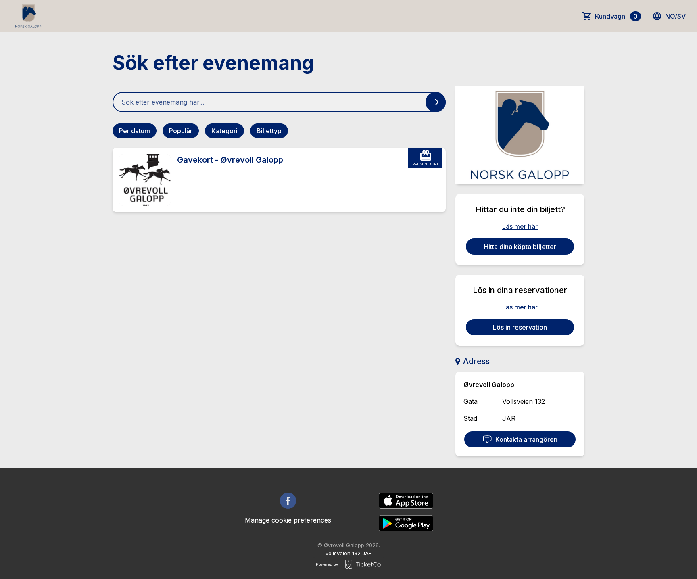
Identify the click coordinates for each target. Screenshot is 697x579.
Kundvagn (616, 16)
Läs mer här (520, 226)
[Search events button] (436, 102)
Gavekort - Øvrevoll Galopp (230, 160)
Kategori (224, 131)
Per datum (134, 131)
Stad (470, 418)
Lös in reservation (520, 327)
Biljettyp (269, 131)
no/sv (675, 16)
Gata (470, 401)
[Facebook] (288, 501)
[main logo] (28, 16)
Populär (180, 131)
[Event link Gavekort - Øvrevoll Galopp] (142, 180)
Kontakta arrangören (526, 439)
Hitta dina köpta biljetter (520, 246)
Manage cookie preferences (288, 520)
